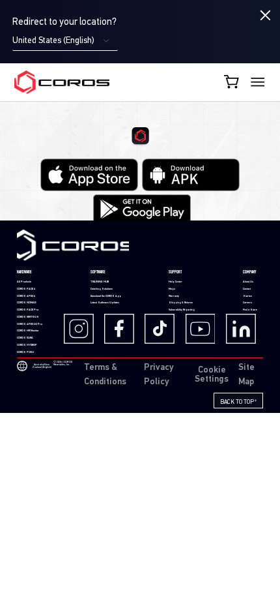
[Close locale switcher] (265, 15)
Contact (247, 289)
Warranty (174, 296)
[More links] (258, 82)
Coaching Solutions (102, 289)
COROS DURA (25, 338)
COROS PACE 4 (26, 289)
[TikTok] (163, 329)
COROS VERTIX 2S (28, 317)
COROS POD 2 (25, 352)
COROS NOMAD (26, 302)
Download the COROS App (106, 296)
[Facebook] (123, 329)
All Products (24, 282)
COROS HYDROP (27, 345)
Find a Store (250, 310)
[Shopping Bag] (232, 81)
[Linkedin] (245, 329)
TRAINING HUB (100, 282)
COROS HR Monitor (28, 330)
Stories (247, 296)
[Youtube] (204, 329)
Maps (172, 289)
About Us (248, 282)
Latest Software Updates (105, 302)
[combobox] (65, 41)
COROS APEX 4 (26, 296)
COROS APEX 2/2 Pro (29, 324)
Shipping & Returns (181, 302)
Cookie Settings (212, 375)
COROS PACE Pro (27, 310)
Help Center (175, 282)
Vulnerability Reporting (182, 310)
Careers (247, 302)
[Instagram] (83, 329)
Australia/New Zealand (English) (41, 366)
